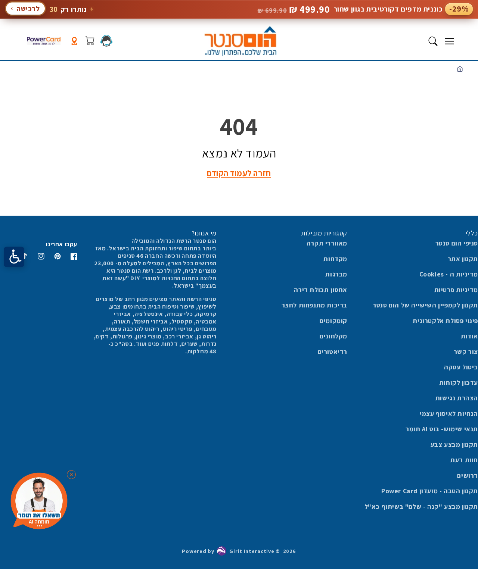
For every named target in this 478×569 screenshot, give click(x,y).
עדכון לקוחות (458, 382)
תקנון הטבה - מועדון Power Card (429, 491)
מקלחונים (333, 336)
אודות (469, 336)
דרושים (467, 475)
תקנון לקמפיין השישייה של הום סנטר (425, 305)
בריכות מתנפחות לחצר (314, 305)
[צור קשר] (106, 40)
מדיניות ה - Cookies (448, 274)
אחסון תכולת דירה (320, 289)
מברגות (336, 274)
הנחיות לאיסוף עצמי (449, 413)
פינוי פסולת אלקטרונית (445, 320)
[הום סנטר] (240, 41)
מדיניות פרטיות (456, 289)
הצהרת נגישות (456, 398)
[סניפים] (74, 41)
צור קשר (466, 351)
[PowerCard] (43, 41)
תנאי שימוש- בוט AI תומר (442, 429)
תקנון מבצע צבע (454, 444)
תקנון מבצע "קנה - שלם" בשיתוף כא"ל (421, 506)
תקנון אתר (463, 258)
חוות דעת (464, 460)
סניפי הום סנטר (456, 243)
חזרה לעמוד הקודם (239, 173)
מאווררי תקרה (327, 243)
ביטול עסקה (461, 367)
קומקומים (333, 320)
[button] (449, 41)
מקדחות (335, 258)
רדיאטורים (332, 351)
